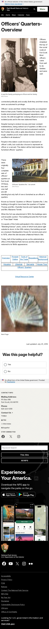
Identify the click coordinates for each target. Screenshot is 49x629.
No (9, 371)
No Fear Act (5, 597)
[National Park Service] (2, 9)
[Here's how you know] (24, 3)
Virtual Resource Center (24, 277)
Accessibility (6, 576)
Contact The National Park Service (14, 590)
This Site (24, 455)
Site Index (7, 424)
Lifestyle (18, 264)
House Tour (42, 264)
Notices (4, 587)
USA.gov (4, 608)
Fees (28, 15)
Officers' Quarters (24, 267)
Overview (6, 258)
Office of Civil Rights (9, 612)
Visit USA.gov (8, 624)
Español (6, 428)
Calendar (21, 15)
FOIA (3, 583)
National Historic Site (17, 9)
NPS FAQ (4, 594)
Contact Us (6, 413)
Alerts (8, 15)
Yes (9, 364)
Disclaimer (5, 601)
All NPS (24, 460)
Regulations (33, 258)
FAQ (4, 420)
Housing (7, 264)
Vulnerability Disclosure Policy (13, 605)
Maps (14, 15)
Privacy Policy (6, 580)
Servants (30, 264)
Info (2, 15)
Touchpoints (11, 382)
